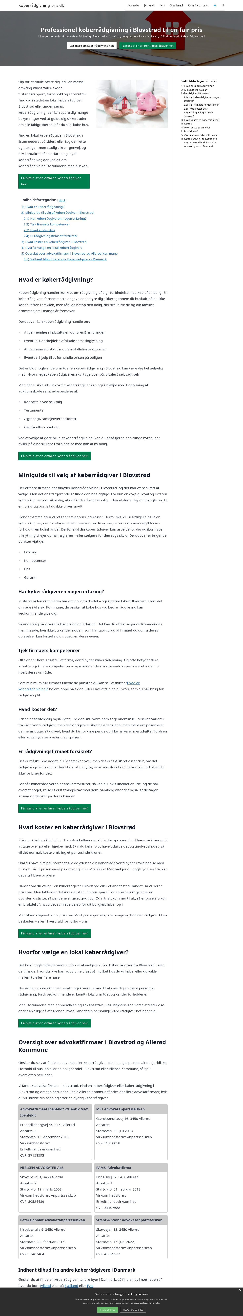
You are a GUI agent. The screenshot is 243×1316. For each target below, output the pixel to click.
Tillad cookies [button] (107, 1310)
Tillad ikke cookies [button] (133, 1310)
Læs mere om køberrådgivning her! (92, 46)
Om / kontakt (198, 5)
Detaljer (156, 1303)
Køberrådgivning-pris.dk (41, 5)
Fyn (162, 5)
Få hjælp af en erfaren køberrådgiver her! (148, 46)
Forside (133, 5)
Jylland (149, 5)
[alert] (121, 1302)
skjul (62, 200)
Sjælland (176, 5)
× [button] (240, 1290)
